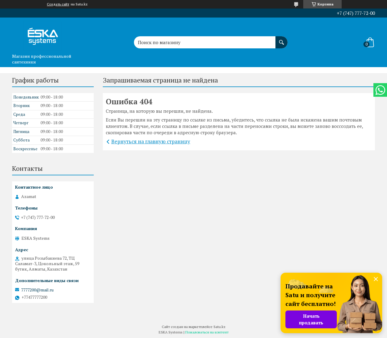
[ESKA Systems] (42, 34)
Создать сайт (58, 4)
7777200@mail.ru (37, 290)
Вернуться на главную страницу (150, 141)
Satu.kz (219, 326)
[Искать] (281, 39)
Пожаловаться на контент (207, 332)
